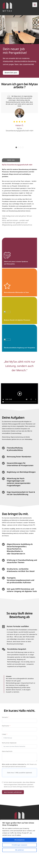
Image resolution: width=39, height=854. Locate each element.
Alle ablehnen (19, 850)
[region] (19, 837)
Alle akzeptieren (19, 840)
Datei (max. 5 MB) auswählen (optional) (19, 772)
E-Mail (4, 734)
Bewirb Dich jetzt (11, 73)
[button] (16, 147)
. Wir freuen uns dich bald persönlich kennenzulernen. (19, 765)
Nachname (5, 726)
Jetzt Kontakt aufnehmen (13, 792)
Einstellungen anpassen (19, 845)
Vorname (5, 717)
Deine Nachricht (7, 751)
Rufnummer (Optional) (9, 743)
